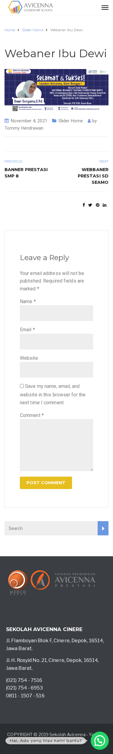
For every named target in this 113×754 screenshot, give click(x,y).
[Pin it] (97, 205)
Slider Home (70, 121)
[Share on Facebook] (84, 205)
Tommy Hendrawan (24, 128)
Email (27, 329)
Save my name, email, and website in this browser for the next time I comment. (53, 394)
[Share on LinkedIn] (104, 205)
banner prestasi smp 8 (26, 173)
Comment (32, 415)
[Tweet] (90, 205)
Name (28, 301)
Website (29, 358)
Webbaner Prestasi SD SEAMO (93, 176)
